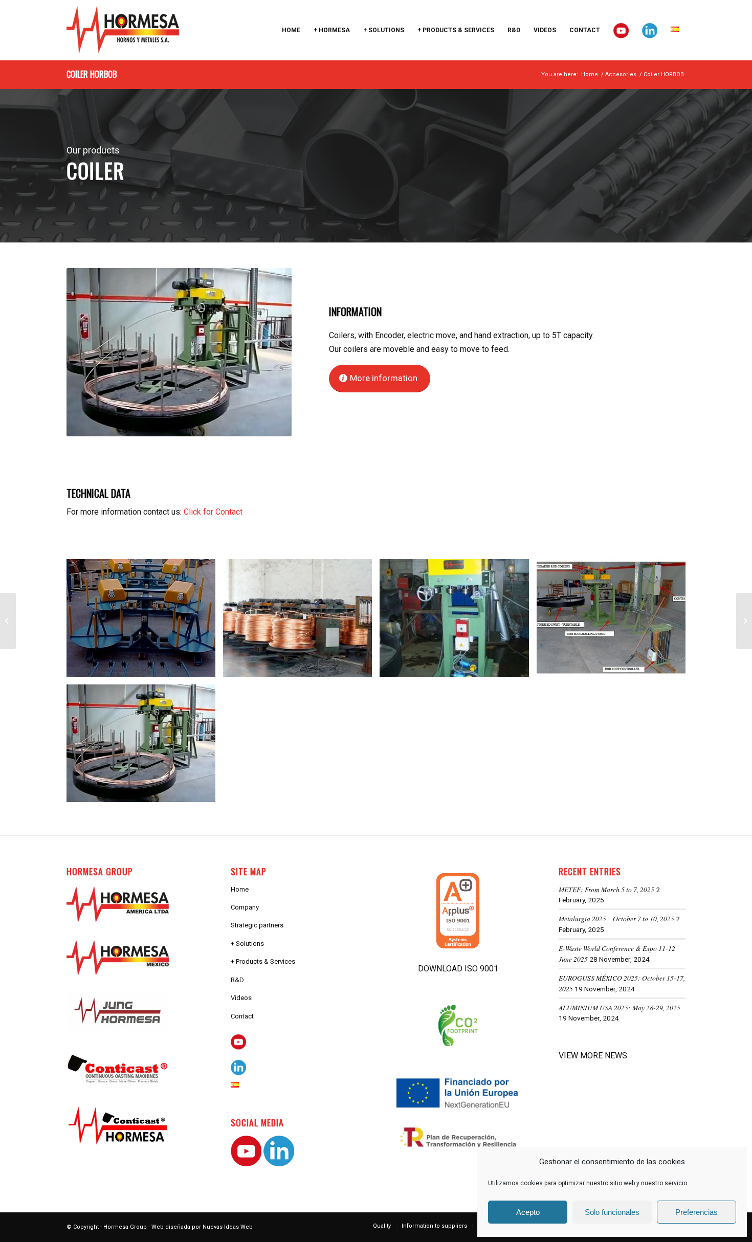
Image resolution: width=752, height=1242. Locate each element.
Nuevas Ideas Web (228, 1227)
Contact (242, 1016)
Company (245, 907)
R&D (237, 980)
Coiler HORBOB (92, 74)
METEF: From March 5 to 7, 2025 (606, 889)
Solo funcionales (612, 1212)
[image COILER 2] (301, 621)
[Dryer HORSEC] (744, 621)
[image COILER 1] (145, 621)
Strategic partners (257, 925)
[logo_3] (123, 30)
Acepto (528, 1212)
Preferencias (696, 1212)
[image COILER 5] (145, 747)
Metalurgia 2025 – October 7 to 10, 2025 (616, 918)
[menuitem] (291, 30)
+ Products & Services (263, 961)
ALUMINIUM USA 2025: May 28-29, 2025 (619, 1007)
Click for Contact (213, 512)
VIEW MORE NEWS (593, 1055)
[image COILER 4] (615, 621)
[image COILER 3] (458, 621)
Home (240, 889)
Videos (241, 998)
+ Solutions (247, 943)
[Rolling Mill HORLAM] (8, 621)
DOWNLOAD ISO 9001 (458, 968)
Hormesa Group (125, 1227)
